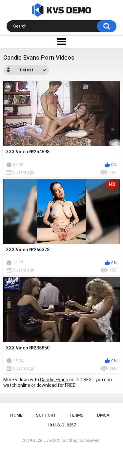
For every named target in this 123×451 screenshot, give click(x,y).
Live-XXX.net (55, 440)
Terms (76, 415)
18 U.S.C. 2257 (61, 425)
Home (16, 415)
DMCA (103, 415)
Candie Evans (54, 379)
